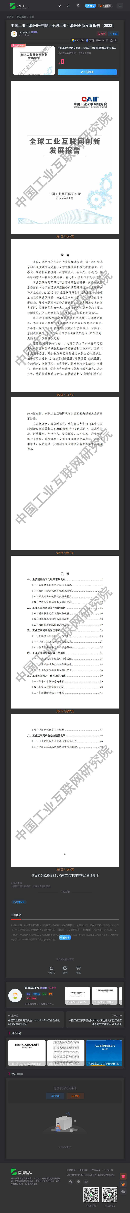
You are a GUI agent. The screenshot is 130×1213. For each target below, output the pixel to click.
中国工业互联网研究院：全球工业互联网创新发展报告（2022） (63, 25)
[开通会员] (123, 1184)
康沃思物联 (105, 1174)
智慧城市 (21, 16)
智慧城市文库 (90, 1174)
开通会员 (107, 5)
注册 (76, 1096)
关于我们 (108, 1170)
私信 (115, 33)
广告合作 (96, 1170)
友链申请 (71, 1170)
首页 (11, 16)
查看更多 (65, 937)
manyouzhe (24, 32)
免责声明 (83, 1170)
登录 (57, 1096)
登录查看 (89, 72)
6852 (37, 993)
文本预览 (16, 915)
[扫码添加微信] (123, 1191)
